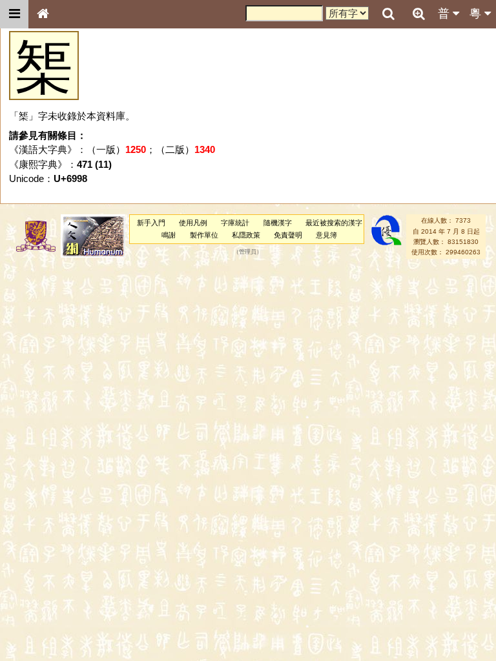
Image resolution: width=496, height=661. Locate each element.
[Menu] (14, 14)
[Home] (42, 14)
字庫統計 (235, 223)
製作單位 (204, 235)
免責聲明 (288, 235)
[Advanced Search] (418, 13)
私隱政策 (246, 235)
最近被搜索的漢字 (333, 223)
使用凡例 (193, 223)
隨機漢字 (278, 223)
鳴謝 (168, 235)
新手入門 (151, 223)
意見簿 (326, 235)
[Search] (388, 14)
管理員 (247, 252)
